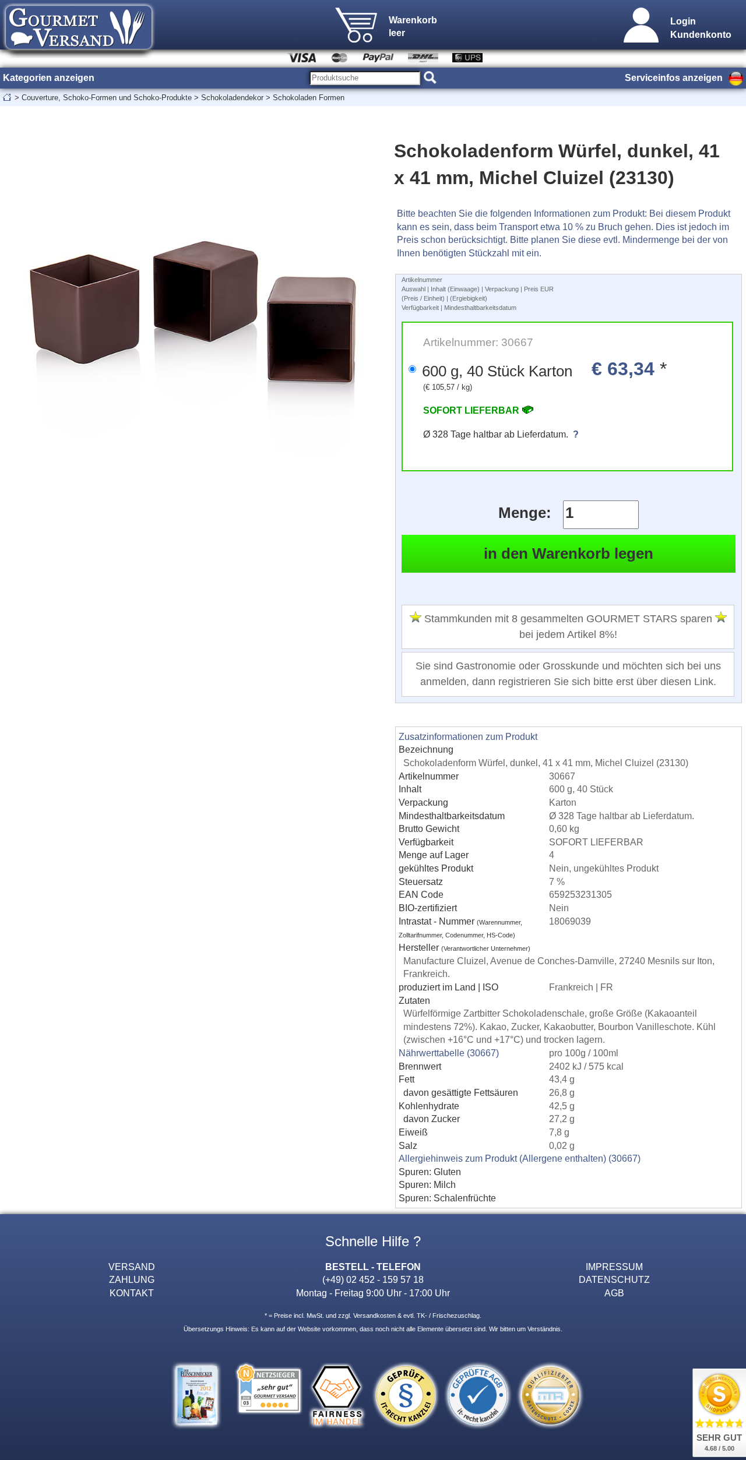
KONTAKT (132, 1293)
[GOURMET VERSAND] (78, 55)
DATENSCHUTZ (614, 1279)
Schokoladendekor (232, 97)
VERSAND (131, 1266)
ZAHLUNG (131, 1279)
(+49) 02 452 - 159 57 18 (373, 1279)
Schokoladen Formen (308, 97)
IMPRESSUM (614, 1266)
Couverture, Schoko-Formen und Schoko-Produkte (107, 97)
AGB (614, 1293)
